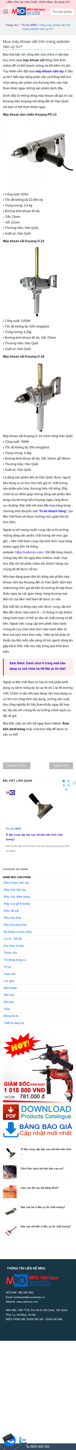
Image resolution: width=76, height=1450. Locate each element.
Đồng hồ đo (11, 1016)
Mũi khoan (10, 987)
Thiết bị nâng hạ (14, 1023)
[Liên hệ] (8, 1437)
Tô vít (7, 966)
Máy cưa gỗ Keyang (17, 903)
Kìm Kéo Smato (14, 945)
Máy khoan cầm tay (16, 882)
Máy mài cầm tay (15, 889)
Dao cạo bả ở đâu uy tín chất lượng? (43, 1207)
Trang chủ (11, 25)
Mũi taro (9, 1002)
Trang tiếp (61, 765)
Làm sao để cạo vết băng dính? (40, 1187)
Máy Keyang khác (15, 924)
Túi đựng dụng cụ (15, 959)
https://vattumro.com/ (29, 552)
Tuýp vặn (9, 973)
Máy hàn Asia (12, 917)
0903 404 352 (39, 1446)
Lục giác (9, 980)
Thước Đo (10, 952)
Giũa (7, 1009)
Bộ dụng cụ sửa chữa (17, 931)
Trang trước (16, 765)
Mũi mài (9, 994)
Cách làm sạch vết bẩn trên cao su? (42, 1168)
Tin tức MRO (29, 25)
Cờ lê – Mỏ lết (13, 938)
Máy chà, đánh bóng (17, 896)
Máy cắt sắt (11, 910)
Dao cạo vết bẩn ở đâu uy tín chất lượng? (46, 1226)
